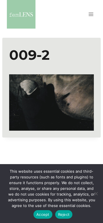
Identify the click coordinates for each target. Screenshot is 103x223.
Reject (64, 214)
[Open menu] (91, 14)
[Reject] (96, 193)
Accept (42, 214)
